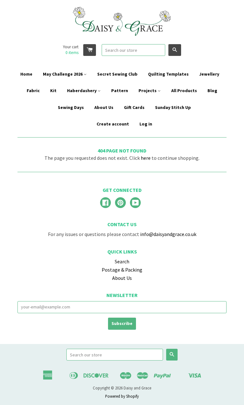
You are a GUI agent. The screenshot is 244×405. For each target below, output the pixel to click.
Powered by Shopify (122, 396)
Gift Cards (134, 107)
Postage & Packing (122, 270)
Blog (212, 90)
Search (122, 261)
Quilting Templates (168, 74)
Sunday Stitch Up (173, 107)
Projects (148, 90)
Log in (145, 124)
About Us (103, 107)
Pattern (119, 90)
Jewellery (209, 74)
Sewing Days (71, 107)
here (146, 158)
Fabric (33, 90)
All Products (184, 90)
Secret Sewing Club (117, 74)
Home (26, 74)
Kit (53, 90)
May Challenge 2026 (63, 74)
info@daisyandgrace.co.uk (168, 234)
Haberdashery (82, 90)
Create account (113, 124)
